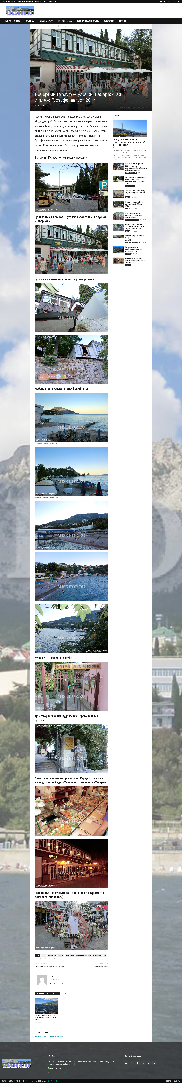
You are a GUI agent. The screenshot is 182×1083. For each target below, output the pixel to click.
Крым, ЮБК (30, 21)
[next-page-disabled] (39, 1023)
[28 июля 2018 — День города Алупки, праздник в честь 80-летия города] (118, 194)
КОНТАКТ (45, 1)
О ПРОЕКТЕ (38, 1)
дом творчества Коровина (55, 955)
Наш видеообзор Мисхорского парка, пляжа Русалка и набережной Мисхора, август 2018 (136, 180)
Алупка (128, 197)
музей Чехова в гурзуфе (83, 955)
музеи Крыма (70, 955)
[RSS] (174, 1)
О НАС (168, 1081)
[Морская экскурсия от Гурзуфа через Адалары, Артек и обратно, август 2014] (46, 1006)
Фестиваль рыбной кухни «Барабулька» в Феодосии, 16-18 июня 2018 (135, 260)
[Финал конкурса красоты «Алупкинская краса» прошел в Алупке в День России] (118, 227)
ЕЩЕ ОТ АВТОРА (67, 994)
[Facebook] (164, 1)
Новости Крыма (65, 21)
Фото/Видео (109, 21)
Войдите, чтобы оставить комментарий (49, 1036)
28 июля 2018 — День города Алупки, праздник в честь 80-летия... (135, 193)
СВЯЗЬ (176, 1081)
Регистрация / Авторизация (25, 1)
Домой (37, 26)
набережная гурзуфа (99, 955)
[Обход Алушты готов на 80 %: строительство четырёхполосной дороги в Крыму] (130, 128)
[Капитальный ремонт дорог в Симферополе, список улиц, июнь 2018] (118, 236)
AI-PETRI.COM (52, 1)
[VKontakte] (178, 1)
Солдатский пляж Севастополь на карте (49, 967)
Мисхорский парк (131, 172)
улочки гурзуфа (51, 958)
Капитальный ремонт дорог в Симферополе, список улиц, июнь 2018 (135, 238)
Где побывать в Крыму (132, 220)
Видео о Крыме (130, 186)
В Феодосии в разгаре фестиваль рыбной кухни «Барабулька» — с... (133, 215)
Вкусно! (122, 21)
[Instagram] (167, 1)
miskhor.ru (55, 897)
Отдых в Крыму (46, 21)
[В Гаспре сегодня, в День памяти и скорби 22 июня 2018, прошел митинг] (118, 204)
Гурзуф (43, 955)
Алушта (128, 253)
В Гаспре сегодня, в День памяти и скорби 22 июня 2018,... (134, 204)
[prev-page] (36, 1023)
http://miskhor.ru (54, 979)
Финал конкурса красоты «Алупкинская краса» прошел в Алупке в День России (136, 227)
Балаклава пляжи (101, 967)
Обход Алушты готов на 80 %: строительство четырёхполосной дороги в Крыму (129, 142)
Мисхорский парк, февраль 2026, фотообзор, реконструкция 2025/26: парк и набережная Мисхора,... (136, 167)
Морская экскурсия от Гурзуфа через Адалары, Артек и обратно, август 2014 (45, 1017)
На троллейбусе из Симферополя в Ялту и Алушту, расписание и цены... (136, 249)
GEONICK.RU (53, 1081)
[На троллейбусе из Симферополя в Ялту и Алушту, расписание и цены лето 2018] (118, 249)
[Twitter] (58, 983)
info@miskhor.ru (67, 1073)
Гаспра (128, 208)
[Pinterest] (171, 1)
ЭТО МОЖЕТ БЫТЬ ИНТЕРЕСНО (47, 994)
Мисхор (17, 21)
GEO (51, 976)
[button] (179, 21)
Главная (7, 21)
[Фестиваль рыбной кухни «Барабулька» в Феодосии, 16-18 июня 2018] (118, 260)
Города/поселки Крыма (88, 21)
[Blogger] (161, 1)
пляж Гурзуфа (40, 958)
